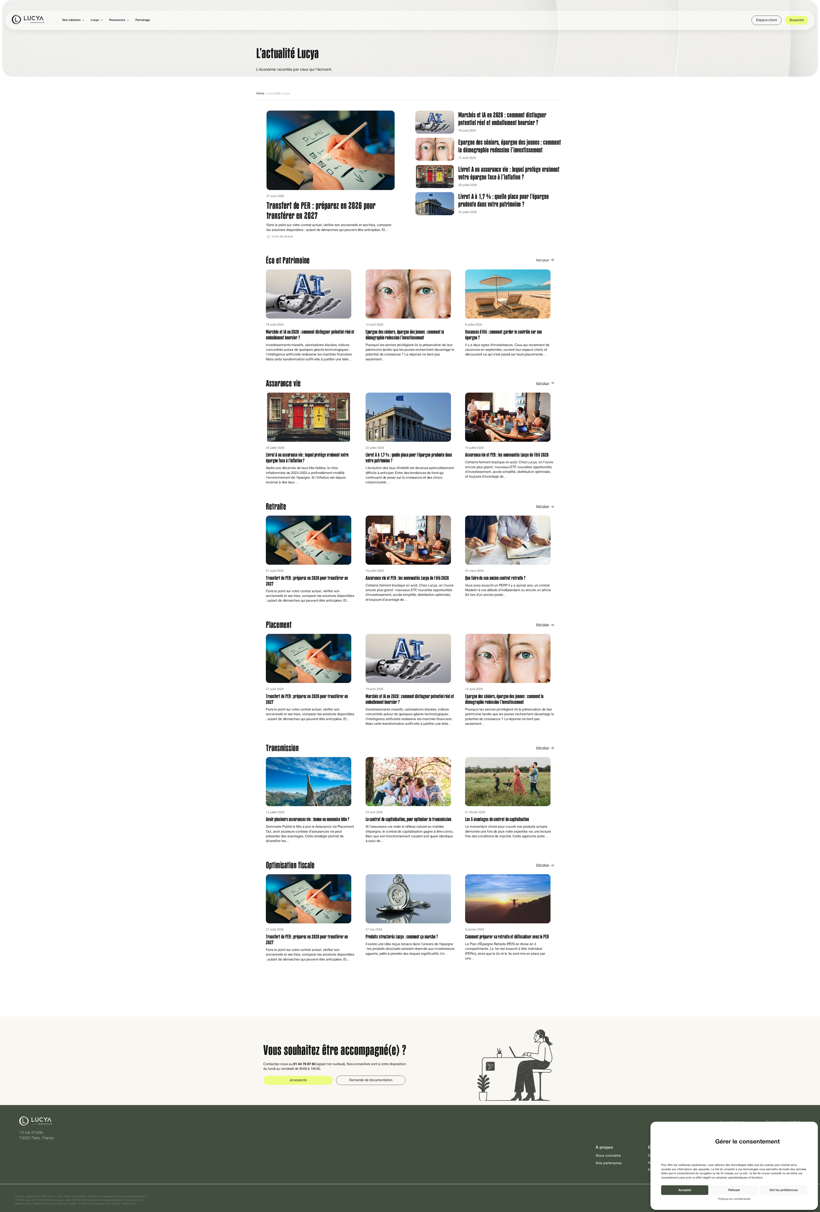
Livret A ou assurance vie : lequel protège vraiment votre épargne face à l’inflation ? (508, 173)
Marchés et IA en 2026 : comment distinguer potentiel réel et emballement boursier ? (502, 119)
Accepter (684, 1190)
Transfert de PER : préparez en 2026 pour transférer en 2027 (321, 210)
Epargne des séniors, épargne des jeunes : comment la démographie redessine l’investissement (509, 146)
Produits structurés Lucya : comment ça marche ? (402, 936)
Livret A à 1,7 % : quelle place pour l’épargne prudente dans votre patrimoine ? (503, 200)
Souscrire (796, 20)
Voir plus (542, 260)
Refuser (734, 1190)
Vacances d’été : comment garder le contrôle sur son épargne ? (503, 334)
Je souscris (298, 1080)
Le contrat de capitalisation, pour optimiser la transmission (409, 819)
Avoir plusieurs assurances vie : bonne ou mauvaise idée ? (307, 819)
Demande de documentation (370, 1080)
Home (260, 93)
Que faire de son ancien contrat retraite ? (495, 578)
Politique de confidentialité (734, 1199)
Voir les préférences (783, 1190)
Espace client (766, 20)
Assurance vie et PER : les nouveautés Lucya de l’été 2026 (507, 455)
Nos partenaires (609, 1163)
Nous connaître (608, 1155)
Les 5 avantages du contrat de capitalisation (497, 819)
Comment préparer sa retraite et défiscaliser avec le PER (507, 936)
